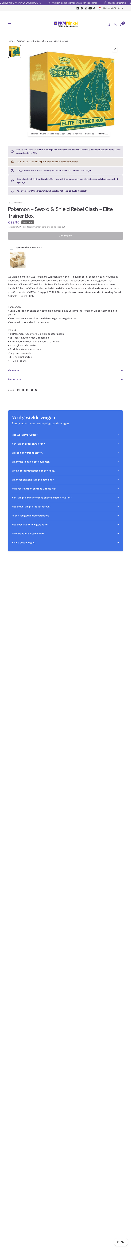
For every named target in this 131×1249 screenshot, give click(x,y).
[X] (82, 8)
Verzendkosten (27, 227)
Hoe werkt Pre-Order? (25, 434)
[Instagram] (86, 8)
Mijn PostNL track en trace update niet (34, 488)
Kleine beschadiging (23, 542)
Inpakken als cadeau (30, 247)
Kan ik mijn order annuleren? (28, 443)
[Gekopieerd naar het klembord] (36, 390)
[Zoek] (108, 24)
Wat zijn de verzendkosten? (27, 452)
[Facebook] (78, 8)
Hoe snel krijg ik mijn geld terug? (31, 524)
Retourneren (15, 379)
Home (10, 41)
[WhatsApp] (32, 390)
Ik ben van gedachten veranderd (30, 515)
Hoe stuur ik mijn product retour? (31, 506)
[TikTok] (94, 8)
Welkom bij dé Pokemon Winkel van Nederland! (65, 2)
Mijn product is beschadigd (28, 533)
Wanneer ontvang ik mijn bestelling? (33, 479)
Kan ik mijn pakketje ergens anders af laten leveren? (42, 497)
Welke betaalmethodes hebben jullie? (33, 470)
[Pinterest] (27, 390)
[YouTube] (90, 8)
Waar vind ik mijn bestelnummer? (31, 461)
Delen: (11, 390)
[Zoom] (114, 49)
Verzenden (14, 370)
